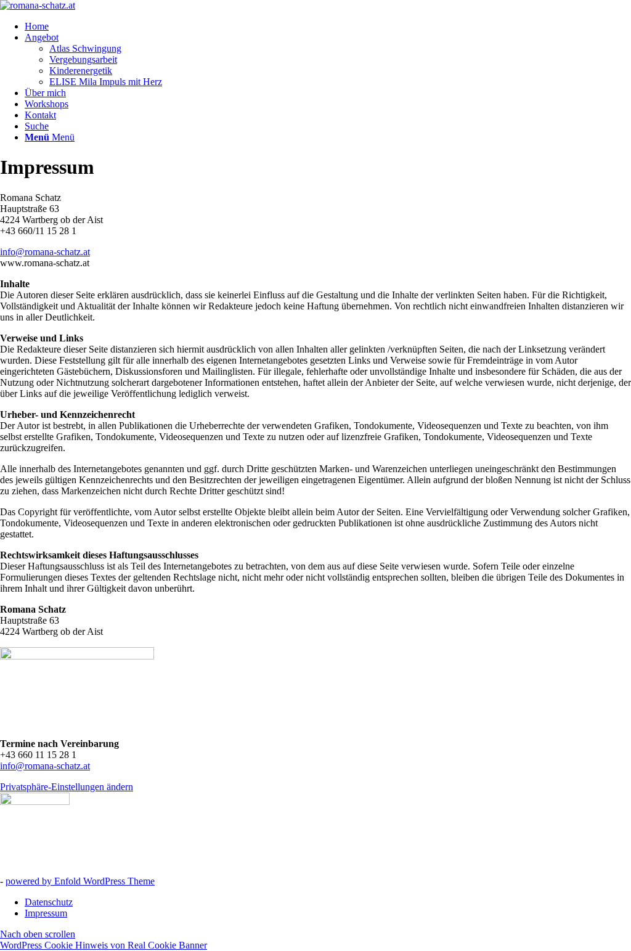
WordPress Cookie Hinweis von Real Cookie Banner (103, 945)
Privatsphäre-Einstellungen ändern (66, 787)
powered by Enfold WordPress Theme (80, 881)
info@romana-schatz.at (45, 252)
